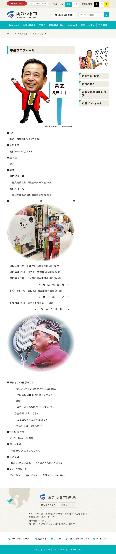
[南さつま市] (22, 14)
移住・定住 (72, 25)
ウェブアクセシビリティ (78, 538)
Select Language (65, 14)
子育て (42, 25)
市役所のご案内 (48, 505)
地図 (84, 513)
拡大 (75, 4)
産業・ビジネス (88, 25)
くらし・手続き (29, 25)
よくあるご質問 (39, 3)
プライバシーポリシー (21, 538)
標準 (68, 4)
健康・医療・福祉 (56, 25)
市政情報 (102, 25)
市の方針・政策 (90, 76)
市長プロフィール (92, 103)
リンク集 (57, 538)
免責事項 (42, 538)
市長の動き (88, 84)
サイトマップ (101, 538)
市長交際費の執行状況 (94, 93)
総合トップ (14, 25)
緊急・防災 (18, 3)
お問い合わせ (67, 505)
